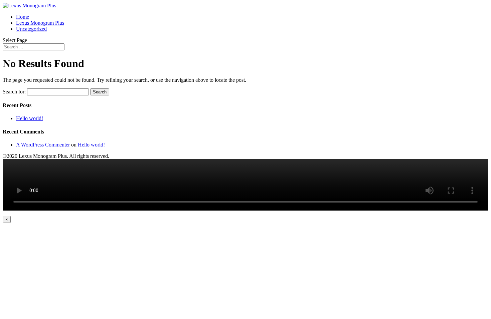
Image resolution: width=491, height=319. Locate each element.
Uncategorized (31, 29)
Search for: (14, 91)
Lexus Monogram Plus (40, 23)
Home (22, 17)
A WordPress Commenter (43, 144)
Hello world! (29, 118)
